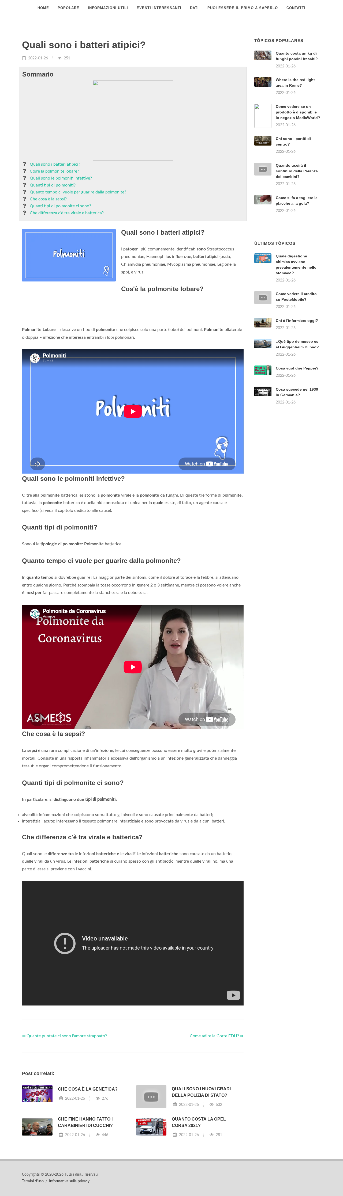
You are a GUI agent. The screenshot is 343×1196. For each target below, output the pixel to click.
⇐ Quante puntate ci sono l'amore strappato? (64, 1036)
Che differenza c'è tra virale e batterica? (67, 213)
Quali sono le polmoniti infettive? (61, 178)
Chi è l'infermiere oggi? (297, 320)
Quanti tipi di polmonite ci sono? (60, 206)
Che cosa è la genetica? (88, 1089)
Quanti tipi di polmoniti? (53, 185)
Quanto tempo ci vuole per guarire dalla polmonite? (78, 192)
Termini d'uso (33, 1181)
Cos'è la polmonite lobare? (54, 171)
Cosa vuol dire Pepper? (297, 368)
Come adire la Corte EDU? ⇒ (217, 1036)
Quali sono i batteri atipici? (55, 164)
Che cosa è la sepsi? (48, 199)
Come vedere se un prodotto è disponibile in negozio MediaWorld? (298, 112)
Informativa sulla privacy (69, 1181)
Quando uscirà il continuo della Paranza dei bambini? (297, 171)
